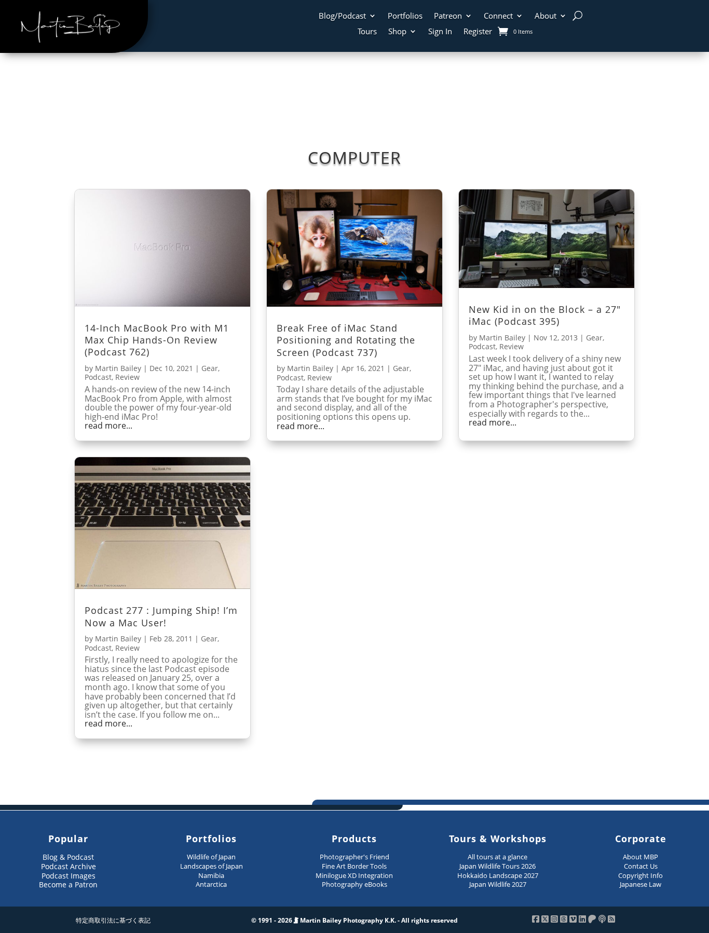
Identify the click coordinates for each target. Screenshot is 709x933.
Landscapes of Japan (211, 866)
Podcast (98, 377)
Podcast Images (69, 876)
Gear (209, 368)
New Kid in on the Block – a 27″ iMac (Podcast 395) (545, 315)
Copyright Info (640, 875)
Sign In (440, 32)
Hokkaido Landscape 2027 (497, 875)
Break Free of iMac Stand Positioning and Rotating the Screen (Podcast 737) (346, 340)
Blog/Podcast (342, 16)
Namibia (211, 875)
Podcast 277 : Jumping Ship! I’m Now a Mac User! (161, 616)
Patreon (448, 16)
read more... (108, 426)
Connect (498, 16)
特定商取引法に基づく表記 (113, 920)
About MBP (640, 856)
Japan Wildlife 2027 (497, 884)
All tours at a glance (497, 856)
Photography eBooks (354, 884)
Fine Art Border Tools (354, 866)
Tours (367, 32)
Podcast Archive (68, 866)
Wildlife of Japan (211, 856)
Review (127, 377)
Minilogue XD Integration (354, 875)
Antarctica (211, 884)
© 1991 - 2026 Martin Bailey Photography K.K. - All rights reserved (354, 920)
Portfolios (405, 16)
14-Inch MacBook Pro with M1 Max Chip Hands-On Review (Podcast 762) (157, 340)
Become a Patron (68, 884)
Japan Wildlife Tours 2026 (497, 866)
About (545, 16)
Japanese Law (640, 884)
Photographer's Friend (354, 856)
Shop (397, 32)
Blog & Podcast (68, 857)
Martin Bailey (118, 368)
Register (477, 32)
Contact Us (641, 866)
